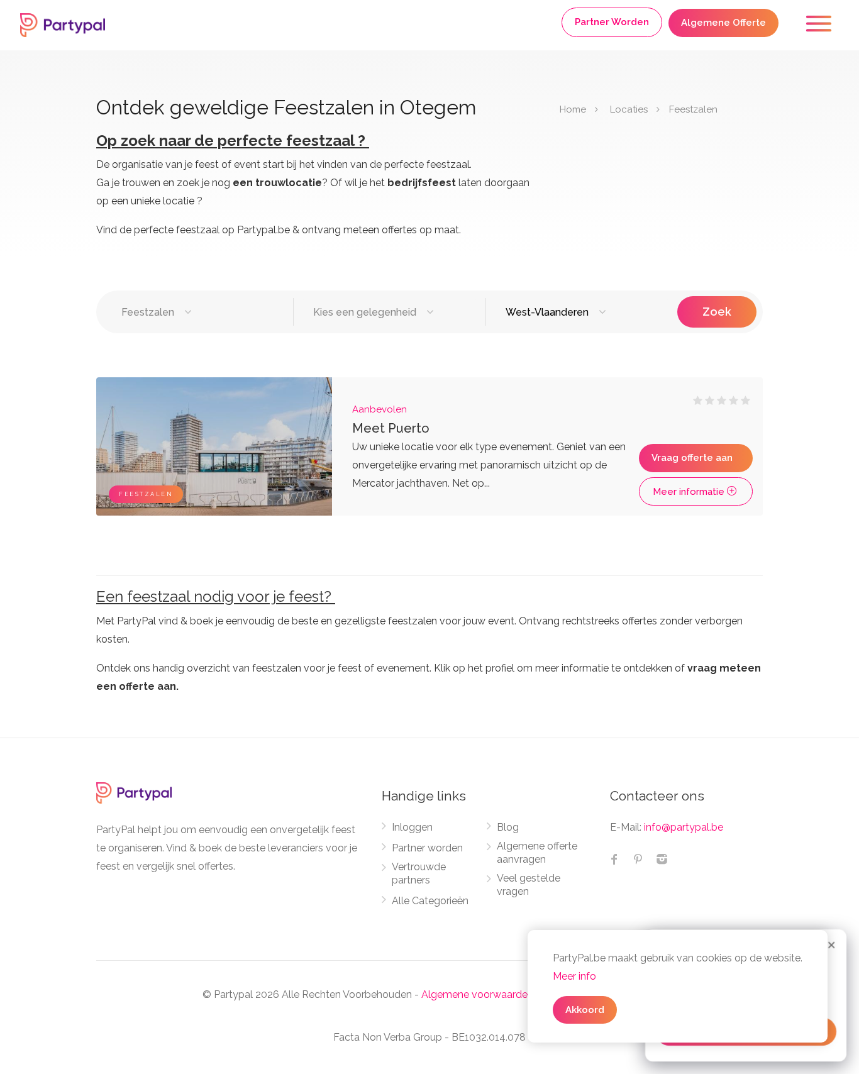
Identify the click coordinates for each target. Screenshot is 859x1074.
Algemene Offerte (723, 22)
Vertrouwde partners (419, 873)
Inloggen (412, 827)
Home (573, 109)
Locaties (629, 109)
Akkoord (584, 1010)
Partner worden (427, 848)
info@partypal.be (683, 827)
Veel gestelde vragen (528, 884)
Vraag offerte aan (692, 457)
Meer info (574, 976)
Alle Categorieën (430, 901)
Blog (508, 827)
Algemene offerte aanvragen (537, 852)
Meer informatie (690, 491)
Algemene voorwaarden (477, 994)
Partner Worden (612, 22)
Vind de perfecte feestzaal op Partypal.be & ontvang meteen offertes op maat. (278, 230)
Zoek (716, 311)
